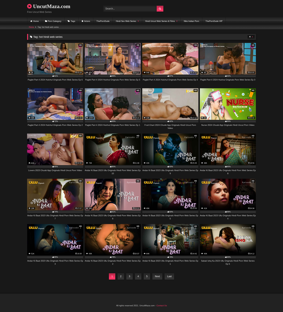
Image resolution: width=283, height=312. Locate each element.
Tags (73, 21)
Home (36, 21)
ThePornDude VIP (213, 21)
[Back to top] (274, 303)
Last (169, 276)
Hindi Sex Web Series (126, 21)
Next (157, 276)
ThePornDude (103, 21)
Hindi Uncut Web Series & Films (160, 21)
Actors (87, 21)
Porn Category (54, 21)
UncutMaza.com (51, 6)
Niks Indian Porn (191, 21)
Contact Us (162, 305)
